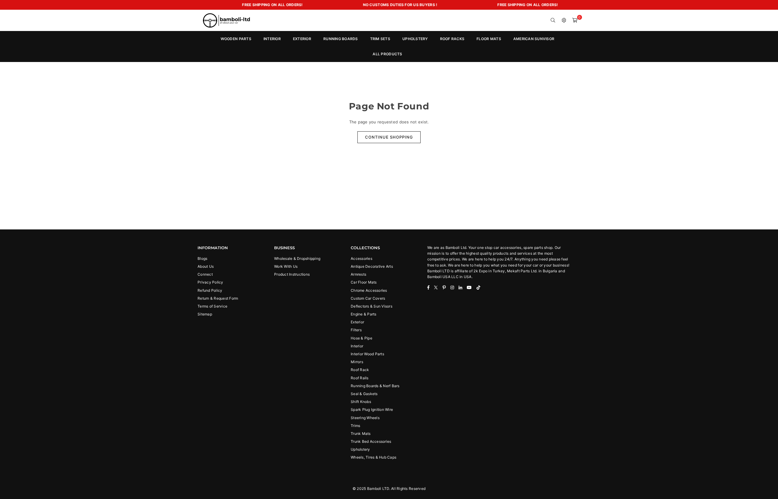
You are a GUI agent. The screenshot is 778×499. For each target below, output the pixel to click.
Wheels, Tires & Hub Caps (373, 457)
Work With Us (286, 266)
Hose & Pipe (361, 338)
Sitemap (205, 314)
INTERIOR (272, 38)
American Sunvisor (533, 38)
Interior (357, 346)
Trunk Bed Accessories (371, 441)
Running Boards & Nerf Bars (375, 386)
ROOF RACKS (452, 38)
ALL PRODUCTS (387, 54)
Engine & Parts (364, 314)
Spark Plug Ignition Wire (372, 409)
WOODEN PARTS (236, 38)
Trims (355, 425)
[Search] (553, 20)
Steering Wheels (365, 417)
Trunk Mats (361, 433)
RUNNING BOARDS (340, 38)
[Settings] (564, 20)
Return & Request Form (218, 298)
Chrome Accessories (369, 290)
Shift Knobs (361, 401)
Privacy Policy (210, 282)
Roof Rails (360, 378)
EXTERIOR (302, 38)
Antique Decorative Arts (372, 266)
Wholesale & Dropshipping (297, 258)
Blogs (202, 258)
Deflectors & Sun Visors (371, 306)
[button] (575, 20)
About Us (206, 266)
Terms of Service (212, 306)
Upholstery (360, 449)
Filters (356, 330)
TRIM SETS (380, 38)
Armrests (358, 274)
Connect (205, 274)
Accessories (361, 258)
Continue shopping (389, 137)
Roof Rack (360, 369)
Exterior (357, 322)
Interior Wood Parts (367, 354)
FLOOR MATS (489, 38)
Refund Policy (210, 290)
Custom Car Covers (368, 298)
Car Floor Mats (364, 282)
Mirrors (357, 362)
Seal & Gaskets (364, 393)
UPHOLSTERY (415, 38)
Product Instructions (292, 274)
